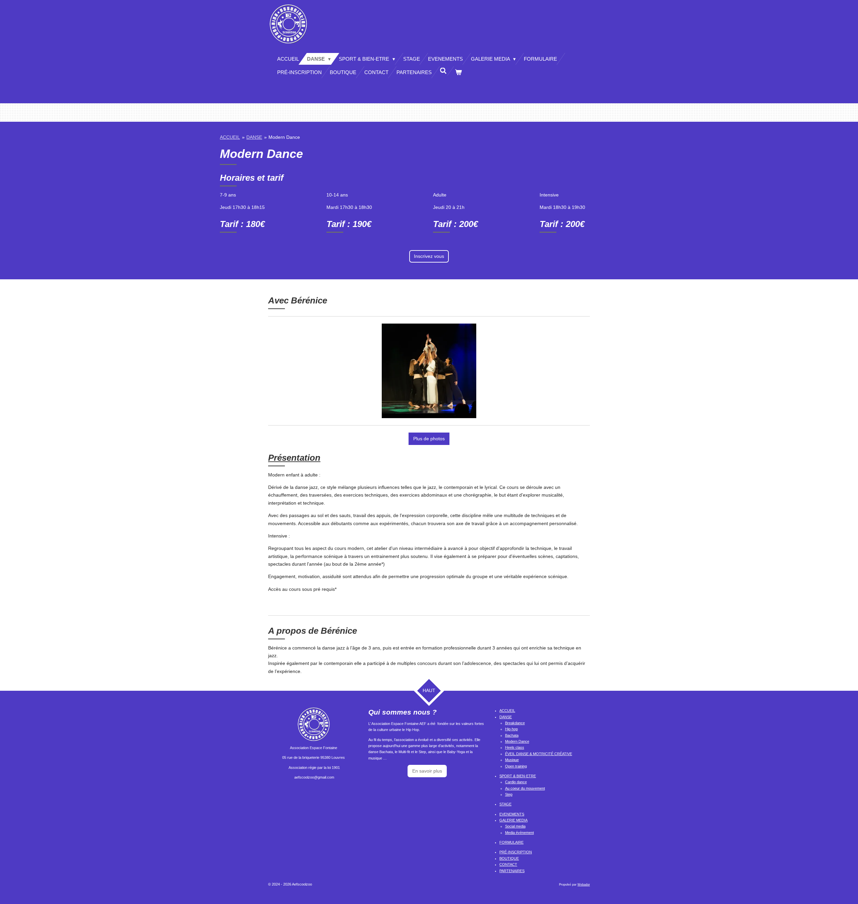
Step (508, 794)
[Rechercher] (443, 70)
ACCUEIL (230, 137)
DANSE (254, 137)
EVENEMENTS (511, 814)
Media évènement (519, 833)
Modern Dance (284, 137)
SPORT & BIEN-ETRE (517, 776)
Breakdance (515, 723)
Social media (515, 826)
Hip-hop (511, 729)
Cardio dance (516, 782)
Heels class (514, 747)
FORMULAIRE (511, 842)
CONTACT (508, 864)
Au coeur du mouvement (525, 788)
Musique (512, 760)
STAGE (505, 804)
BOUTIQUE (509, 858)
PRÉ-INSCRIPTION (515, 852)
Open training (516, 766)
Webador (583, 884)
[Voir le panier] (458, 72)
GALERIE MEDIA (513, 820)
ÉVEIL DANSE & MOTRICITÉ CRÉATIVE (538, 754)
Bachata (511, 735)
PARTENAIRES (512, 871)
